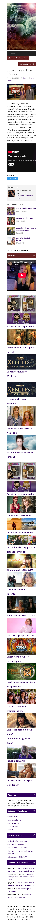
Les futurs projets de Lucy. (21, 635)
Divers (10, 830)
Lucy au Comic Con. (26, 64)
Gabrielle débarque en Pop (26, 208)
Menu (13, 53)
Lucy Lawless (12, 178)
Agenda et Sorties (14, 820)
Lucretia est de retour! (24, 218)
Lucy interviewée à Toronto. (23, 239)
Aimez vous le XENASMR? (20, 570)
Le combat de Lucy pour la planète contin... (26, 229)
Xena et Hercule (14, 823)
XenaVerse (14, 826)
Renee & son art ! (16, 760)
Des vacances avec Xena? (20, 532)
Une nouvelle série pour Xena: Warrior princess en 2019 (21, 876)
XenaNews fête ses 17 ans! (21, 615)
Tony (25, 78)
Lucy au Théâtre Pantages (19, 58)
